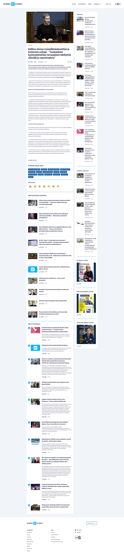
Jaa (68, 61)
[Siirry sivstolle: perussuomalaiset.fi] (86, 537)
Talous (35, 62)
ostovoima (39, 172)
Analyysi (29, 537)
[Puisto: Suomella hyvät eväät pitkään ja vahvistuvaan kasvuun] (80, 95)
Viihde (28, 551)
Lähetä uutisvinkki (55, 539)
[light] (119, 4)
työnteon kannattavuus (53, 169)
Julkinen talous (48, 174)
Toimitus (53, 537)
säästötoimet (32, 172)
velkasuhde (43, 169)
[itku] (39, 186)
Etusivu (74, 4)
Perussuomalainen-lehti (57, 541)
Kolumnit (29, 548)
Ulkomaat (29, 539)
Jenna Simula (64, 174)
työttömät (56, 172)
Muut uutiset (30, 541)
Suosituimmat (82, 4)
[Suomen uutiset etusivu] (13, 4)
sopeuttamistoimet (65, 169)
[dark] (116, 4)
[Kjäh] (58, 186)
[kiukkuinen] (44, 186)
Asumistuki (40, 174)
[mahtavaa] (49, 186)
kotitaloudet (63, 172)
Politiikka (30, 62)
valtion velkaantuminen (34, 169)
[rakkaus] (53, 186)
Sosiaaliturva (57, 174)
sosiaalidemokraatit (47, 172)
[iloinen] (35, 186)
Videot (89, 4)
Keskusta (31, 177)
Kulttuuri (29, 544)
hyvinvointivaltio (32, 174)
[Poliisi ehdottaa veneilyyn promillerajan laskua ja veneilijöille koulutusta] (80, 67)
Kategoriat (96, 4)
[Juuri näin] (30, 186)
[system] (118, 4)
